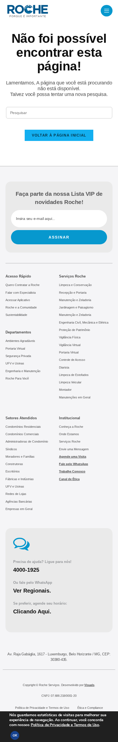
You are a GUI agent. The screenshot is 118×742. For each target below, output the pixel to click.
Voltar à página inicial (59, 135)
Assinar (59, 237)
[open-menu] (107, 10)
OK (15, 735)
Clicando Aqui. (32, 611)
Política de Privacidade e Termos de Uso (65, 724)
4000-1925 (26, 570)
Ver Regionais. (32, 591)
